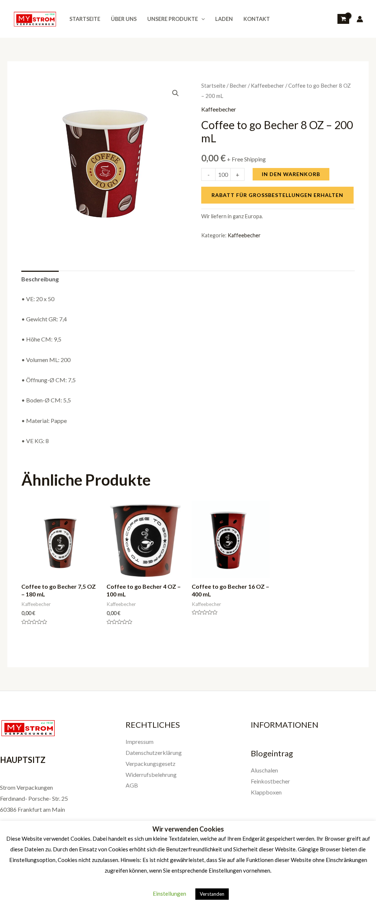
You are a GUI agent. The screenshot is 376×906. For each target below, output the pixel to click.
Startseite (84, 19)
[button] (175, 93)
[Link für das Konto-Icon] (360, 19)
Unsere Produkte (172, 19)
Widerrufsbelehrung (151, 774)
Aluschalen (264, 770)
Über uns (124, 19)
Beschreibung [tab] (40, 278)
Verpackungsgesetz (151, 763)
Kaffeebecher (267, 85)
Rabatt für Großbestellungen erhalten (277, 195)
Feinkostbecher (270, 781)
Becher (238, 85)
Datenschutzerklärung (154, 752)
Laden (224, 19)
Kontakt (256, 19)
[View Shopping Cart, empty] (343, 19)
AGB (132, 785)
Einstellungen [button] (169, 893)
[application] (201, 19)
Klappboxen (266, 792)
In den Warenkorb (291, 174)
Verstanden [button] (212, 894)
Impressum (139, 741)
